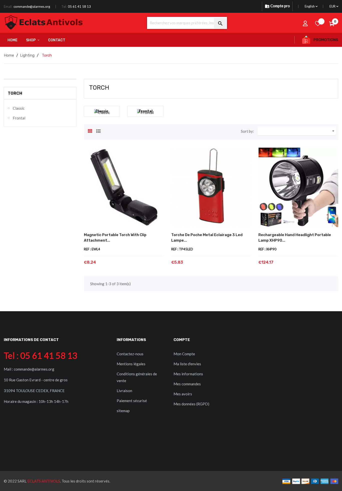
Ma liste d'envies (187, 364)
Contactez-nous (130, 354)
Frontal (19, 118)
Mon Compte (184, 354)
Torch (15, 93)
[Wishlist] (318, 23)
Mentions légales (131, 364)
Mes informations (188, 374)
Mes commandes (187, 384)
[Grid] (90, 130)
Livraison (124, 390)
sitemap (123, 410)
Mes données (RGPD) (191, 404)
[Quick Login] (305, 23)
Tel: (64, 7)
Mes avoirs (183, 394)
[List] (98, 130)
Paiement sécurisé (132, 400)
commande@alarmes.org (32, 7)
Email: (8, 7)
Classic (19, 108)
